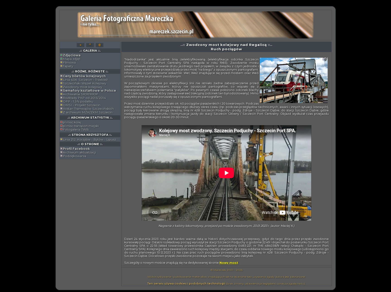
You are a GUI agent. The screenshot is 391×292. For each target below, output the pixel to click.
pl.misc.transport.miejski (81, 126)
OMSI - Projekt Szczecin (81, 105)
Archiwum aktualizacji (79, 152)
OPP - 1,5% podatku (78, 101)
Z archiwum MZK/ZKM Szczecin (87, 112)
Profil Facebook (76, 149)
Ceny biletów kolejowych (84, 76)
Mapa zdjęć (72, 59)
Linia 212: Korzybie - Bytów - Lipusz (89, 139)
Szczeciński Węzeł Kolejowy (84, 83)
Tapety (68, 66)
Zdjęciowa (72, 55)
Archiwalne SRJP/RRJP (80, 94)
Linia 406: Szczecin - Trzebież (85, 79)
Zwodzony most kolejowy (82, 87)
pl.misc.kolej (72, 122)
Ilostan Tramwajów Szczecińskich (88, 108)
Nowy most (228, 262)
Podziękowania (74, 156)
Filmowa (69, 62)
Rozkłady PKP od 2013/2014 (84, 98)
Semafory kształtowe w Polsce (89, 90)
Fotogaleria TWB (76, 129)
